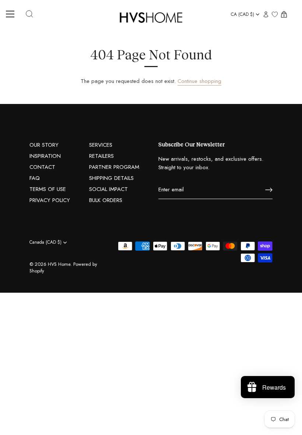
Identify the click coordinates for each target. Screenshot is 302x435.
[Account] (266, 15)
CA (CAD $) (242, 14)
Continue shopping (199, 81)
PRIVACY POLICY (49, 200)
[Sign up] (269, 190)
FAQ (34, 178)
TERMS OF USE (47, 189)
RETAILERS (101, 156)
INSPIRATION (45, 156)
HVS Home (59, 264)
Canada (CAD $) (45, 242)
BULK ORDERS (105, 200)
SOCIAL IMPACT (108, 189)
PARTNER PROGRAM (114, 167)
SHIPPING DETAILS (111, 178)
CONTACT (42, 167)
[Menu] (13, 14)
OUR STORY (44, 145)
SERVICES (100, 145)
